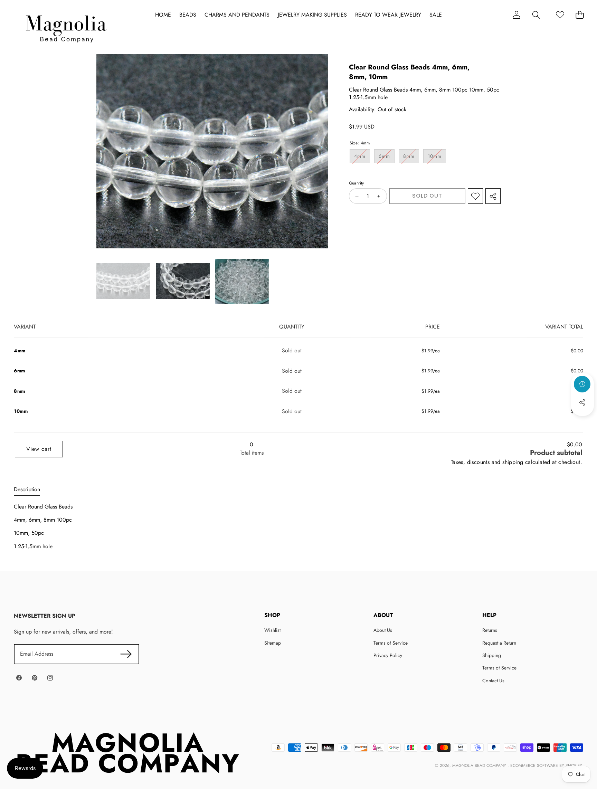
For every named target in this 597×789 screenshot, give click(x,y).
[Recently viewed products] (582, 384)
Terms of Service (390, 642)
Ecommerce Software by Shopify (546, 765)
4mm (362, 158)
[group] (123, 281)
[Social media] (582, 402)
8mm (411, 158)
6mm (387, 158)
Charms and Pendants (237, 15)
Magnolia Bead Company (480, 765)
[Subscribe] (125, 654)
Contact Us (493, 680)
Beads (187, 15)
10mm (437, 158)
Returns (489, 630)
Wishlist (272, 630)
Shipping (491, 655)
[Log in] (516, 14)
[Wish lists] (560, 14)
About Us (382, 630)
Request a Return (499, 642)
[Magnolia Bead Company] (66, 27)
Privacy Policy (387, 655)
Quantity (356, 184)
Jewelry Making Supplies (312, 15)
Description (27, 489)
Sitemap (272, 642)
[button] (536, 14)
